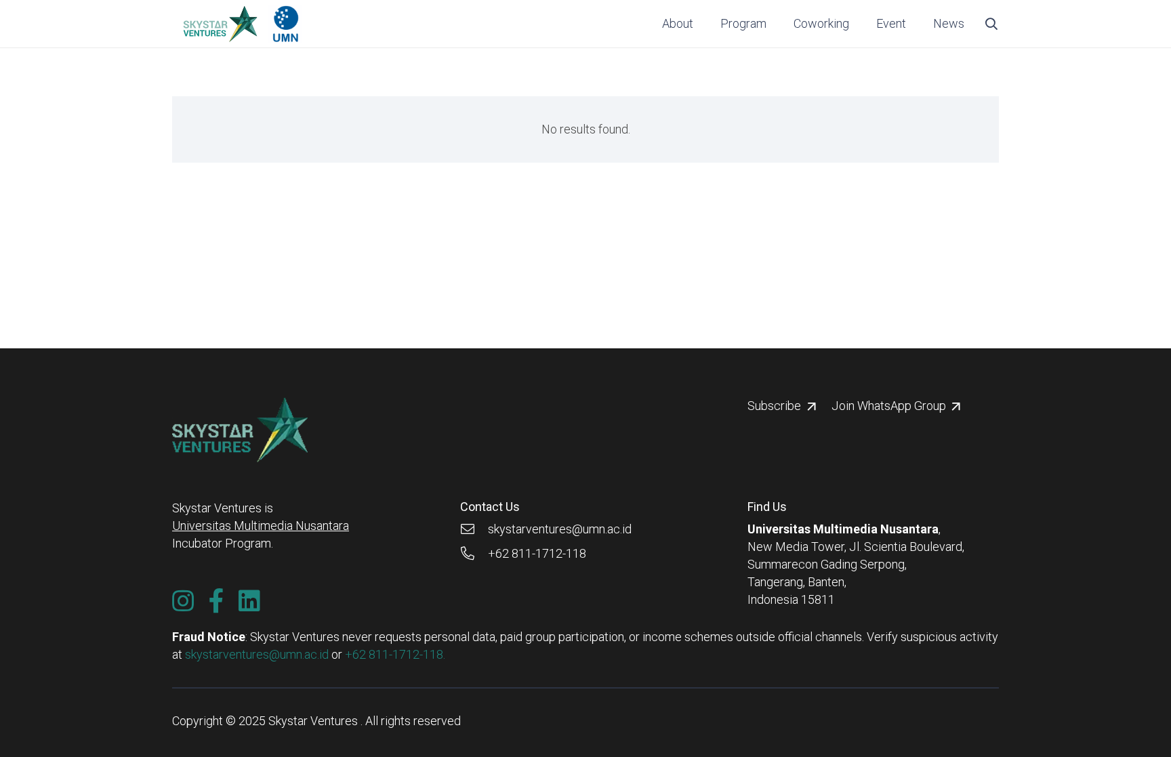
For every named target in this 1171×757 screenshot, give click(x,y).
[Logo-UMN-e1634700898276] (285, 24)
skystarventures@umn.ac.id (257, 654)
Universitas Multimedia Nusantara (260, 525)
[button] (774, 23)
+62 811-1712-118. (395, 654)
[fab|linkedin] (249, 601)
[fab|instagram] (183, 601)
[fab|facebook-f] (216, 601)
